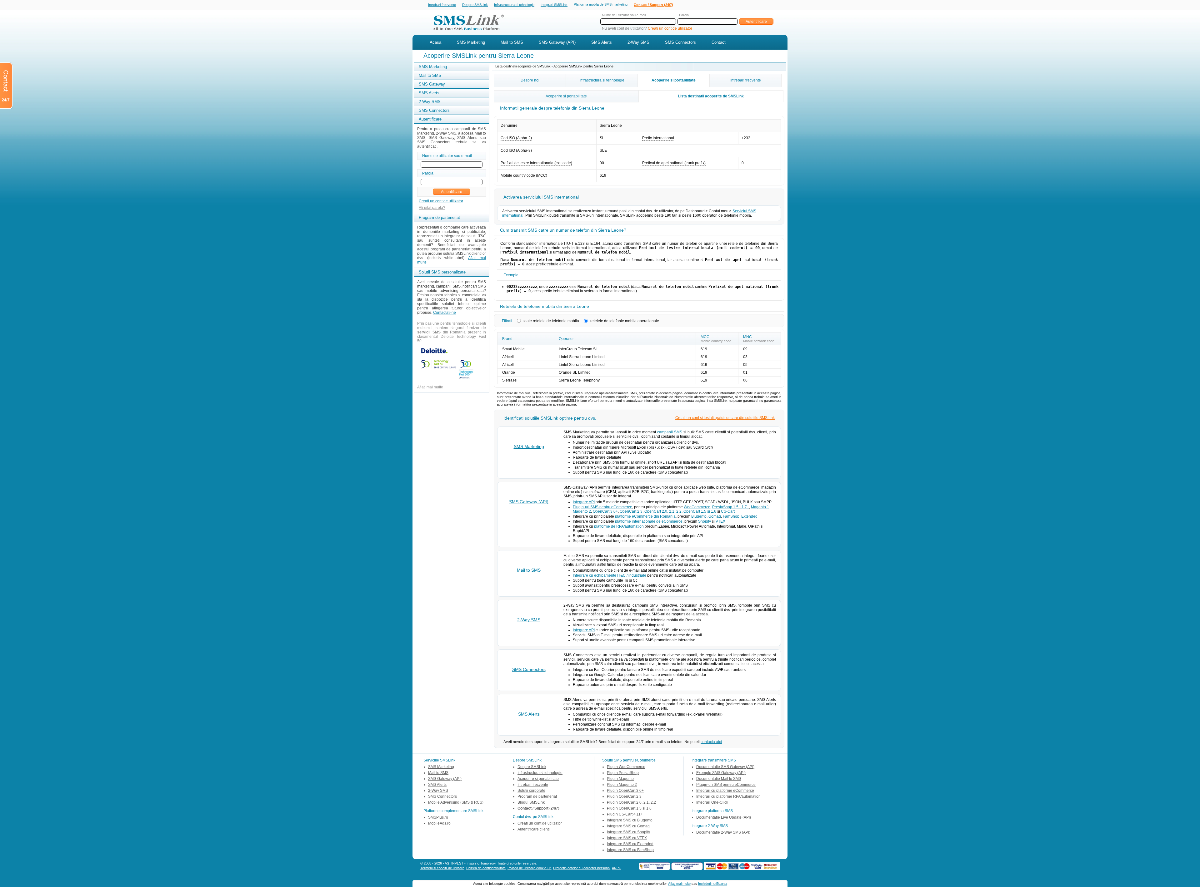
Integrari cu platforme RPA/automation (728, 796)
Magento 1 (760, 507)
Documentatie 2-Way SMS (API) (723, 832)
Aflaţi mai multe (679, 883)
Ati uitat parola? (432, 207)
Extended (749, 516)
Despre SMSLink (475, 5)
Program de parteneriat (537, 796)
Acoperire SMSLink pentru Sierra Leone (583, 66)
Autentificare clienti (534, 829)
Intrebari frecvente (442, 5)
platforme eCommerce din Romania (645, 516)
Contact (719, 42)
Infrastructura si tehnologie (514, 5)
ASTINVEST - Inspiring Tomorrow (470, 863)
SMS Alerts (601, 42)
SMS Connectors (680, 42)
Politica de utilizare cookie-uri (529, 868)
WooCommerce (697, 507)
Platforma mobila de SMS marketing (601, 4)
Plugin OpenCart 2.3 (624, 796)
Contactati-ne (444, 312)
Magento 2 (582, 511)
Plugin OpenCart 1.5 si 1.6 (629, 808)
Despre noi (530, 80)
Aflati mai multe (430, 387)
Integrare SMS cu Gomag (628, 826)
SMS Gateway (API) (557, 42)
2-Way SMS (638, 42)
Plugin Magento (620, 779)
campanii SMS (669, 432)
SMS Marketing (471, 42)
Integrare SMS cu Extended (630, 844)
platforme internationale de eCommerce (648, 521)
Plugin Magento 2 (622, 784)
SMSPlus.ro (438, 817)
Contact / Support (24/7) (653, 5)
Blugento (699, 516)
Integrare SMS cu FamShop (630, 850)
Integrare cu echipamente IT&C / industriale (609, 575)
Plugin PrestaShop (623, 773)
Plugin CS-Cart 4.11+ (625, 814)
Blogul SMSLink (531, 802)
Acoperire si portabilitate (674, 80)
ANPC (616, 868)
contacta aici (711, 742)
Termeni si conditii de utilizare (442, 868)
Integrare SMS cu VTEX (627, 838)
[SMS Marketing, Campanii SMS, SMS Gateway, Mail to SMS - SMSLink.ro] (466, 32)
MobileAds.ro (439, 823)
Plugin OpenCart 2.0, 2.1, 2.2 (631, 802)
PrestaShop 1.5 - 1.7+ (730, 507)
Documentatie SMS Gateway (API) (725, 767)
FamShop (731, 516)
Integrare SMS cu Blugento (629, 820)
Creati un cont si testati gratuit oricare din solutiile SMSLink (725, 418)
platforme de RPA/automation (619, 526)
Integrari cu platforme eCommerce (725, 790)
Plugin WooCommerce (626, 767)
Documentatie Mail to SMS (718, 779)
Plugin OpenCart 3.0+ (625, 790)
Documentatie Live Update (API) (723, 817)
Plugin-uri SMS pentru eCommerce (602, 507)
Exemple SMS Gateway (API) (721, 773)
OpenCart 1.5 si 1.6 (699, 511)
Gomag (714, 516)
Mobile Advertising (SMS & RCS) (455, 802)
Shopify (704, 521)
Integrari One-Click (712, 802)
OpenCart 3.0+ (605, 511)
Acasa (435, 42)
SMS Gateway (432, 84)
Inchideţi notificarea (712, 883)
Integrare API (584, 502)
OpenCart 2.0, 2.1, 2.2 (663, 511)
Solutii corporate (531, 790)
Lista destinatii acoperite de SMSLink (523, 66)
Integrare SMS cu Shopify (628, 832)
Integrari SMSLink (554, 5)
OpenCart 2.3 (631, 511)
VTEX (720, 521)
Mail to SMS (512, 42)
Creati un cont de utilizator (670, 28)
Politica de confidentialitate (486, 868)
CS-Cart (728, 511)
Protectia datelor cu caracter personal (581, 868)
